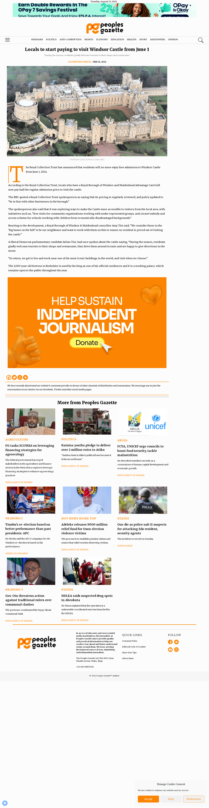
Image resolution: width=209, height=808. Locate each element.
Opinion (173, 39)
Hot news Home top (78, 518)
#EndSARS (37, 39)
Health (131, 39)
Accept (148, 799)
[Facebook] (8, 377)
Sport (143, 39)
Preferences (194, 799)
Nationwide (157, 39)
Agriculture (16, 439)
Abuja (122, 440)
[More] (25, 377)
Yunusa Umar (124, 546)
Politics (51, 39)
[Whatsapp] (19, 377)
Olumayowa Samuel (79, 62)
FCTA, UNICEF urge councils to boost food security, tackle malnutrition (140, 451)
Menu (11, 40)
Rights (88, 39)
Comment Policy (129, 641)
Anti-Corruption (70, 39)
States (123, 518)
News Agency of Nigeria (18, 482)
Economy (102, 39)
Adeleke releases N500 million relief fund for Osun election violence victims (84, 529)
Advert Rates (128, 658)
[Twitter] (14, 377)
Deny (171, 799)
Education (117, 39)
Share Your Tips (129, 652)
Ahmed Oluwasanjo (16, 553)
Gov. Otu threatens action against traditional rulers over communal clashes (28, 600)
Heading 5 (14, 589)
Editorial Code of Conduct (134, 647)
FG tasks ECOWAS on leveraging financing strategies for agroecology (29, 450)
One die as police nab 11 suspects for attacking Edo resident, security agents (141, 529)
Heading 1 (14, 518)
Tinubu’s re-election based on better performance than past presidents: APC (28, 529)
